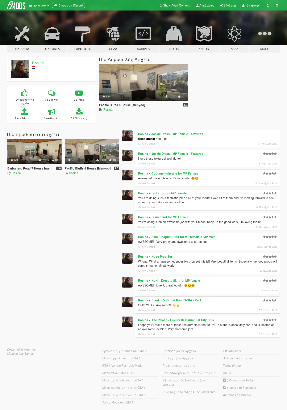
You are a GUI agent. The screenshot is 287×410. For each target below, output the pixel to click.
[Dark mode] (268, 5)
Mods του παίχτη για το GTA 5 (124, 387)
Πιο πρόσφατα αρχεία (179, 351)
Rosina (38, 62)
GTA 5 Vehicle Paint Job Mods (122, 365)
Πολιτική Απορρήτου (237, 358)
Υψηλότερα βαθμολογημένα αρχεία (184, 382)
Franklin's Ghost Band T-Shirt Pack (176, 300)
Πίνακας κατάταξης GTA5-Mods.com (189, 392)
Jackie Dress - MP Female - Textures (177, 134)
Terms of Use (232, 365)
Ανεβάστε (206, 5)
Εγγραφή (253, 5)
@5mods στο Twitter (240, 380)
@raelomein (146, 139)
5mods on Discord (238, 395)
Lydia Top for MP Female (169, 193)
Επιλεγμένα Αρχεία (178, 358)
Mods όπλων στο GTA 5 (118, 373)
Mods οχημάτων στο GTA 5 (121, 358)
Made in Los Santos (20, 353)
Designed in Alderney (21, 349)
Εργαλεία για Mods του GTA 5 (124, 351)
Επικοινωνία (232, 351)
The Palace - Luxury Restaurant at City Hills (182, 320)
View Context (148, 143)
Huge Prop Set (161, 256)
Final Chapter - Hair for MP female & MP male (183, 237)
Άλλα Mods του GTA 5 (118, 402)
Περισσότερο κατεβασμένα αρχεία (189, 373)
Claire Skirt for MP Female (169, 217)
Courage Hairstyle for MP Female (174, 173)
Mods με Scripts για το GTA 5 (123, 380)
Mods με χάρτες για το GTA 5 (124, 395)
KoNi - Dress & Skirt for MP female (175, 280)
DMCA (227, 373)
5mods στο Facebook (241, 387)
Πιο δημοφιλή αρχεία (179, 365)
